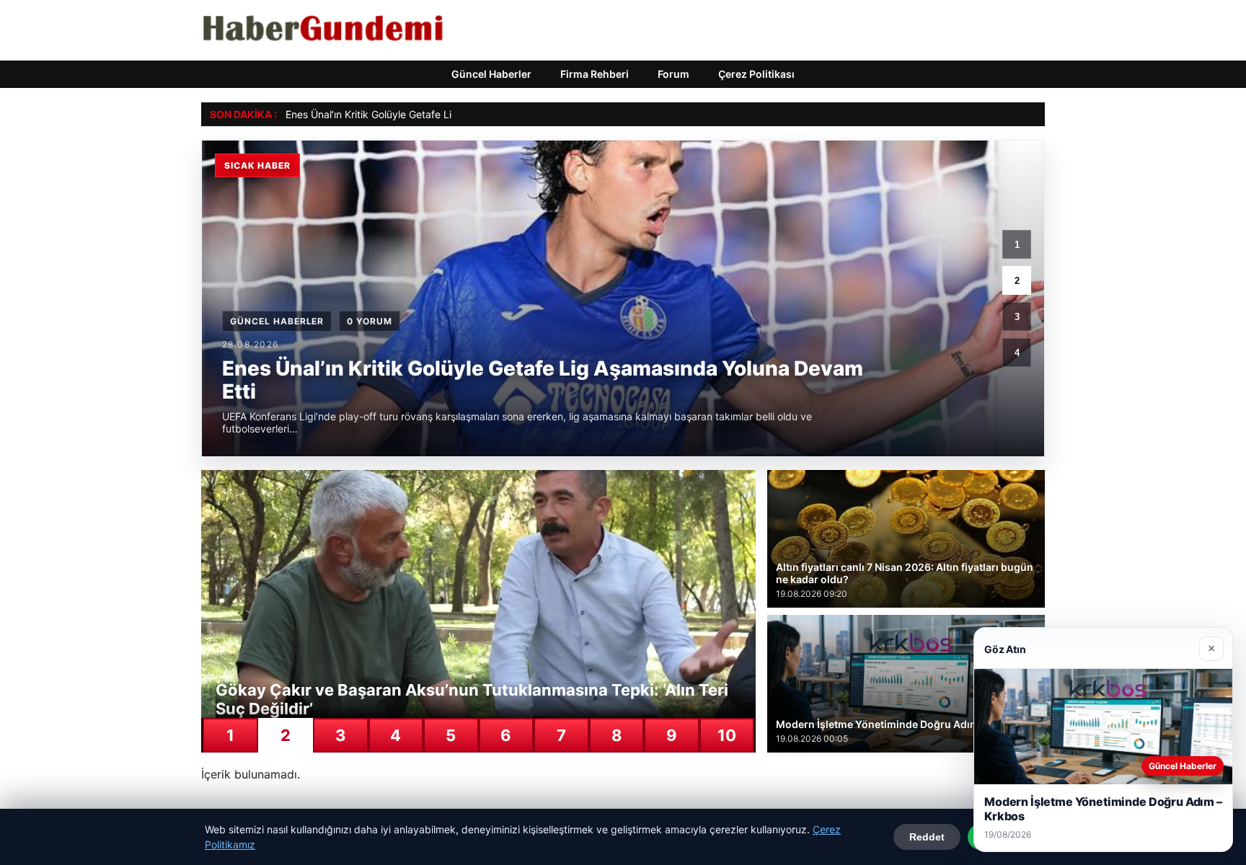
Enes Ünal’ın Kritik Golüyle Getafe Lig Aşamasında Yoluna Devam (437, 114)
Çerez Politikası (756, 74)
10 (726, 735)
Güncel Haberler (491, 74)
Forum (673, 74)
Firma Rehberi (594, 74)
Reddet (927, 837)
